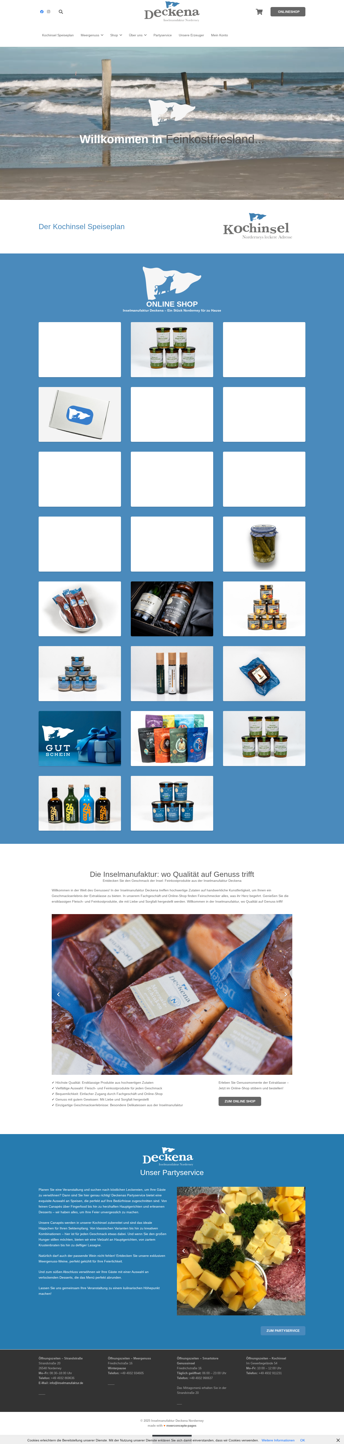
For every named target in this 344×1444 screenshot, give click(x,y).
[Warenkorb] (259, 11)
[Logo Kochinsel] (264, 226)
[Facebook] (42, 11)
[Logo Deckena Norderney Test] (172, 11)
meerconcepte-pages (181, 1425)
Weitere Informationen (278, 1440)
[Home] (80, 349)
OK (302, 1440)
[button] (61, 12)
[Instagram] (48, 11)
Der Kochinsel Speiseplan (82, 226)
